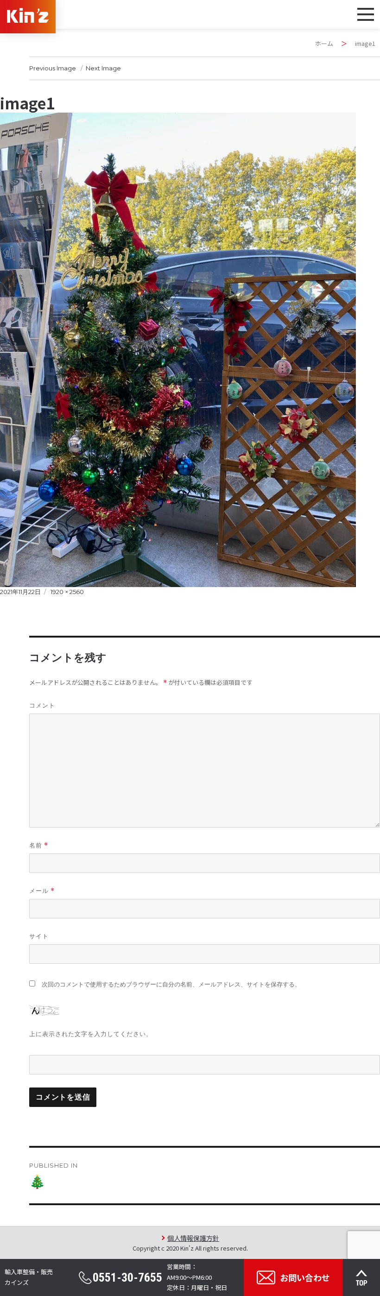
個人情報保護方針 (193, 1238)
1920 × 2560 (67, 591)
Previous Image (52, 68)
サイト (39, 936)
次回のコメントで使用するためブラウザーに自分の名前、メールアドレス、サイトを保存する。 (171, 984)
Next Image (103, 68)
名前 (38, 845)
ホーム (324, 43)
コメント (42, 705)
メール (42, 891)
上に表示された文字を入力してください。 (90, 1033)
